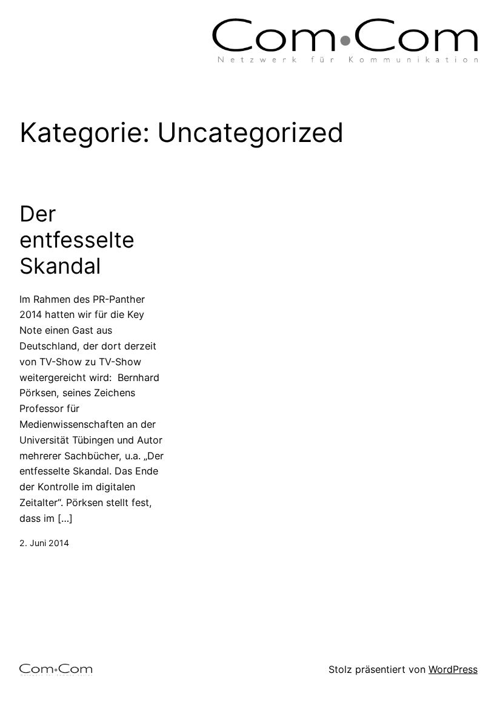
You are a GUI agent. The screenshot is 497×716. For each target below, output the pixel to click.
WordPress (453, 669)
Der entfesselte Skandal (77, 240)
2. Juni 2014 (44, 543)
